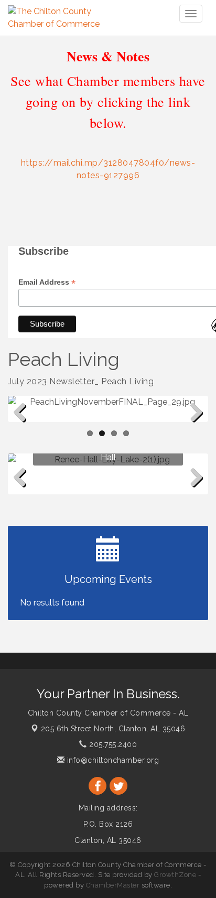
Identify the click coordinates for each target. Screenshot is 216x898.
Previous (23, 429)
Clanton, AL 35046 (113, 728)
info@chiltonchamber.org (111, 760)
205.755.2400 (112, 744)
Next (194, 429)
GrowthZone (175, 875)
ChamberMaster (113, 885)
